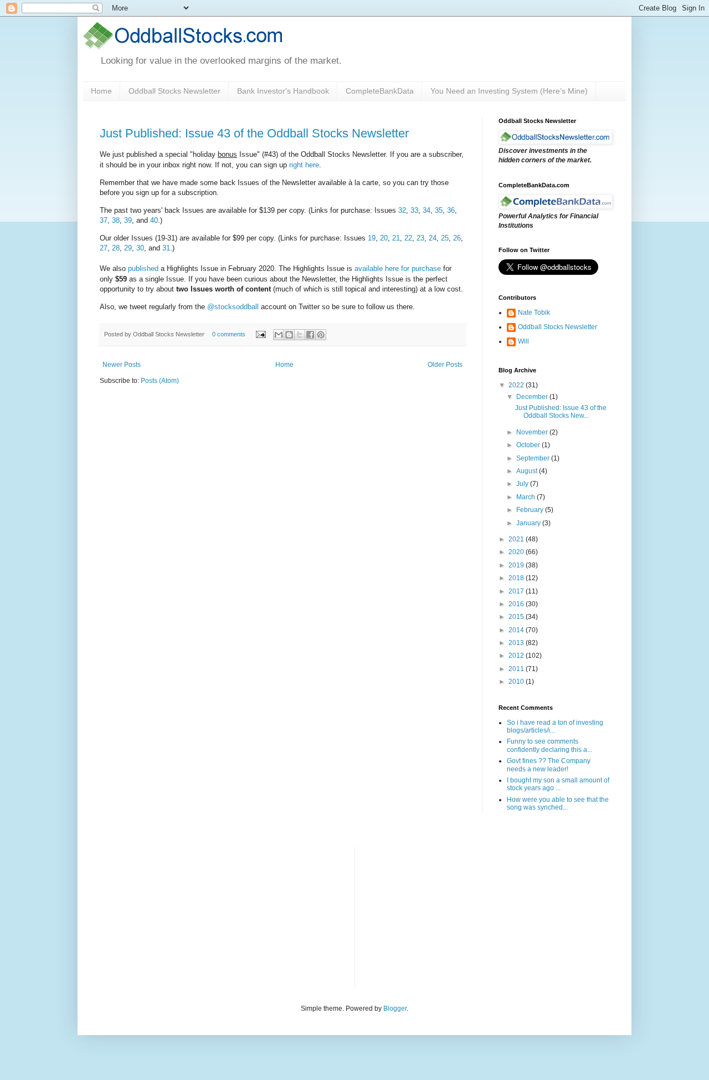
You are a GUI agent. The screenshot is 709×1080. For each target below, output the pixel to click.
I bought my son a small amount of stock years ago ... (558, 784)
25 (445, 238)
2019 (517, 565)
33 (414, 210)
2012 (517, 655)
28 (116, 248)
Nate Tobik (534, 312)
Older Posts (445, 364)
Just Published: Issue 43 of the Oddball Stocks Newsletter (254, 133)
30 (140, 248)
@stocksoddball (233, 307)
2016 (517, 604)
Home (101, 90)
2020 (517, 552)
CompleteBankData (380, 90)
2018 (517, 578)
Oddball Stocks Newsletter (174, 90)
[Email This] (278, 334)
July (523, 484)
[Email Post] (260, 334)
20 (384, 238)
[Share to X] (299, 334)
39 (128, 220)
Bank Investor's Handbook (283, 90)
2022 (517, 385)
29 (128, 248)
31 (166, 248)
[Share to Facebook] (310, 334)
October (529, 445)
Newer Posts (121, 364)
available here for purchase (397, 268)
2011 (517, 669)
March (526, 497)
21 (396, 238)
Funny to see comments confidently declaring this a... (549, 745)
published (143, 268)
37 (103, 220)
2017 (517, 591)
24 (432, 238)
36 (451, 210)
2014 (517, 630)
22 (408, 238)
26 (457, 238)
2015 (517, 617)
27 (103, 248)
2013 (517, 643)
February (530, 510)
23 (420, 238)
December (532, 397)
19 (372, 238)
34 (426, 210)
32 (402, 210)
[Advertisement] (446, 916)
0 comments (228, 334)
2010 (517, 681)
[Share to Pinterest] (320, 334)
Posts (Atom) (160, 381)
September (533, 458)
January (529, 523)
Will (523, 341)
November (532, 432)
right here (304, 165)
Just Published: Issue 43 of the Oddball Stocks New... (561, 411)
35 (439, 210)
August (527, 471)
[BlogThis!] (289, 334)
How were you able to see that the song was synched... (558, 803)
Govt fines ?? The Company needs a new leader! (548, 764)
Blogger (395, 1008)
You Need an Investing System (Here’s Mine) (509, 90)
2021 (517, 539)
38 (116, 220)
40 (154, 220)
